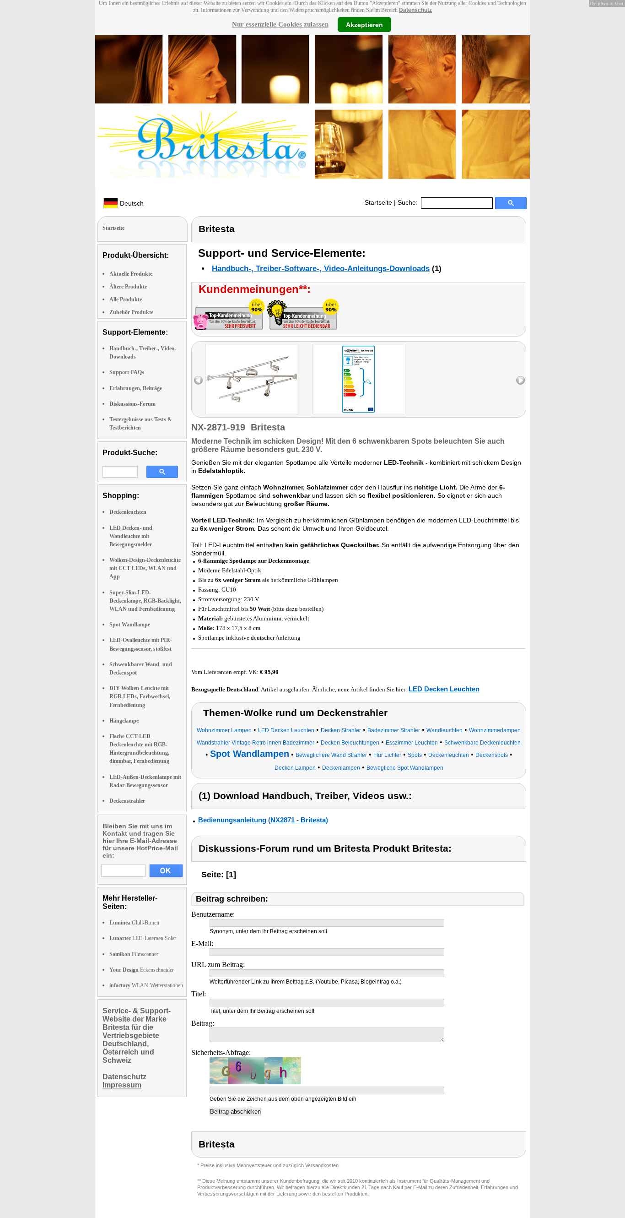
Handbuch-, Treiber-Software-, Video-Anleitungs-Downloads (321, 268)
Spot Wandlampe (129, 624)
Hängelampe (124, 721)
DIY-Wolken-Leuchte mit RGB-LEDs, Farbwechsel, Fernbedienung (139, 696)
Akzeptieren (364, 24)
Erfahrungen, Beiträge (135, 388)
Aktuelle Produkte (130, 274)
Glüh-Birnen (134, 922)
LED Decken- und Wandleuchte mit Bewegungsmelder (130, 536)
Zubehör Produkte (131, 312)
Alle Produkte (125, 299)
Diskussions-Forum (132, 404)
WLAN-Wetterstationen (146, 985)
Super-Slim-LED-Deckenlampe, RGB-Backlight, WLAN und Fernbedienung (145, 600)
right (520, 380)
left (198, 380)
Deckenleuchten (127, 512)
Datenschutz (415, 10)
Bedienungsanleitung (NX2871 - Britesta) (263, 820)
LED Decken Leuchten (444, 689)
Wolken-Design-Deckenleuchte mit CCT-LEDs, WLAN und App (145, 568)
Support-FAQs (126, 372)
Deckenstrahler (127, 801)
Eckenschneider (141, 970)
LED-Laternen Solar (142, 938)
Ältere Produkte (128, 286)
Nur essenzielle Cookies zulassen (280, 24)
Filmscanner (133, 954)
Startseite (378, 202)
